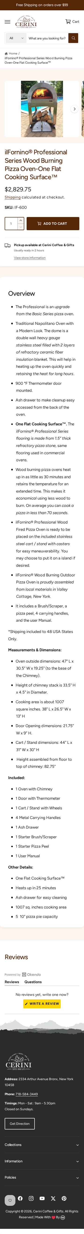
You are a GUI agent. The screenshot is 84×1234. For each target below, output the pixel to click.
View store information (30, 258)
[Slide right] (74, 109)
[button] (7, 21)
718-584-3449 (27, 1094)
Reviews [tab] (12, 983)
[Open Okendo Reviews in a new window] (23, 974)
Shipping (13, 197)
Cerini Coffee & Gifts (48, 1211)
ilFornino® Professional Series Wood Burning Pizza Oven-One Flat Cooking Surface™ (38, 60)
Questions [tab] (33, 983)
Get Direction (20, 1124)
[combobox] (53, 38)
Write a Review (45, 1004)
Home (13, 53)
